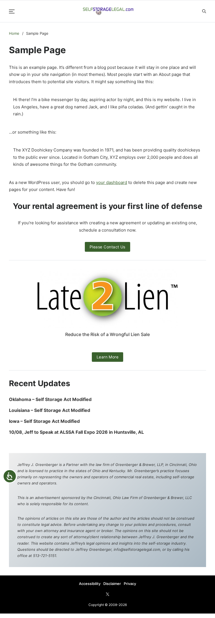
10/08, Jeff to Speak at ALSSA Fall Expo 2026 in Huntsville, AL (77, 432)
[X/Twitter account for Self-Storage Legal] (107, 594)
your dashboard (111, 182)
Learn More (108, 357)
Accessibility (90, 583)
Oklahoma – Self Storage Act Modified (50, 399)
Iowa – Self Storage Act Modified (44, 421)
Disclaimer (112, 583)
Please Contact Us (107, 246)
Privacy (130, 583)
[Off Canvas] (12, 11)
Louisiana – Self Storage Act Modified (49, 410)
